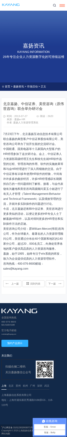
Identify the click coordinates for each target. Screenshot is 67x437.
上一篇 (15, 283)
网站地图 (5, 433)
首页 (7, 86)
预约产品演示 (14, 343)
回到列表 (35, 283)
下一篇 (52, 283)
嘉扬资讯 (18, 86)
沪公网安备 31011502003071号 (17, 427)
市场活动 (32, 86)
